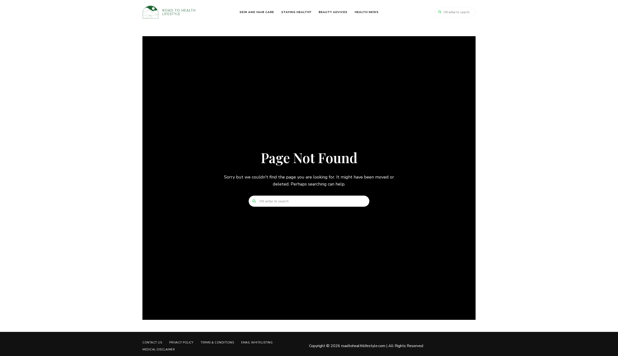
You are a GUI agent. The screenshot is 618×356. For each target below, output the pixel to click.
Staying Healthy (296, 12)
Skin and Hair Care (256, 12)
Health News (367, 12)
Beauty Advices (333, 12)
